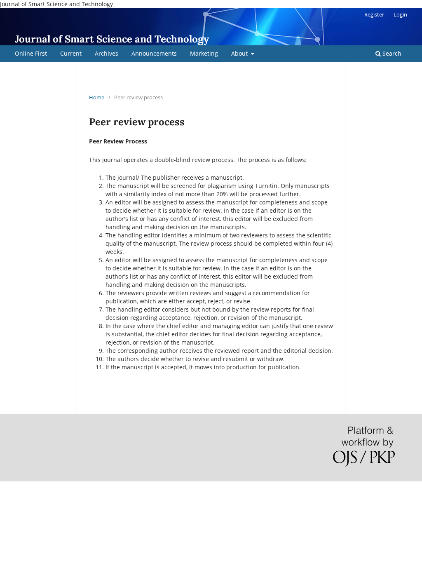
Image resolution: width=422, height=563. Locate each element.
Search (391, 53)
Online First (31, 53)
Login (400, 14)
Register (374, 14)
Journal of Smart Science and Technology (112, 39)
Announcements (154, 53)
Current (71, 53)
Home (96, 97)
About (240, 53)
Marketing (204, 53)
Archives (106, 53)
